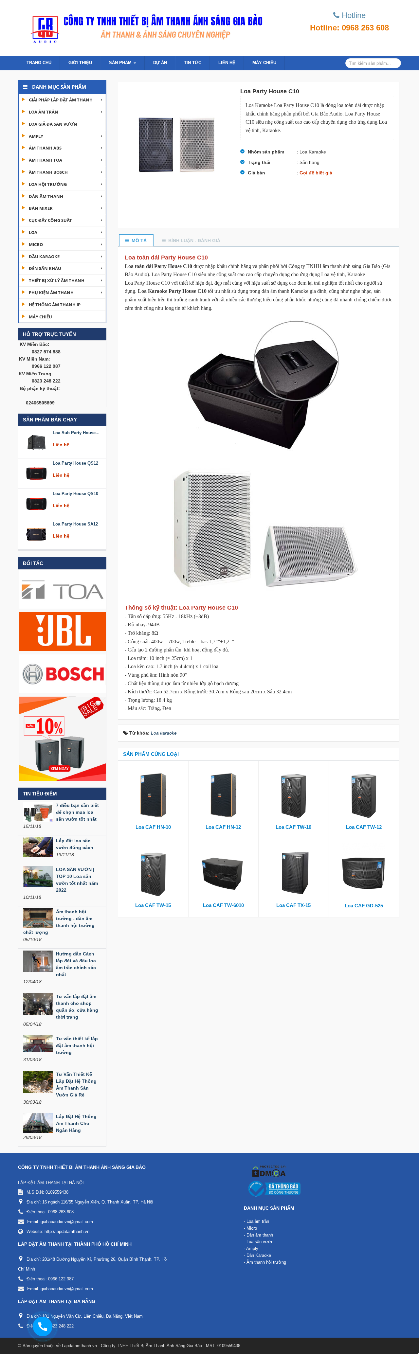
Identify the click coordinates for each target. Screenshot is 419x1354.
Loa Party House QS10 (75, 461)
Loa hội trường (48, 184)
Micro (36, 244)
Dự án (160, 62)
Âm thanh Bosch (48, 172)
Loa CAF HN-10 (153, 827)
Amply (36, 136)
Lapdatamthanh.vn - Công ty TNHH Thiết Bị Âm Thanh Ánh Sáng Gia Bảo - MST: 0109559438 (151, 1345)
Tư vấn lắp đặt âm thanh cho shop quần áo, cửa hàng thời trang (77, 1007)
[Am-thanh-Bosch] (62, 673)
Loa (33, 232)
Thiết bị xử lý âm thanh (56, 280)
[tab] (136, 240)
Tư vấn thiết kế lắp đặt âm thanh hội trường (77, 1045)
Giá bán (256, 172)
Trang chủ (39, 62)
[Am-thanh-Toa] (62, 588)
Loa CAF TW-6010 (223, 905)
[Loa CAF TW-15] (153, 872)
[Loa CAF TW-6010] (223, 872)
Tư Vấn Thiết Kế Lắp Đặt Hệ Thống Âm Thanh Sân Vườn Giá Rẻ (76, 1084)
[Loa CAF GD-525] (364, 872)
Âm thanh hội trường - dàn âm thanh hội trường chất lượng (59, 922)
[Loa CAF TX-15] (294, 872)
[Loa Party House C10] (176, 142)
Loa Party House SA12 (75, 492)
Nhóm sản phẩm (266, 151)
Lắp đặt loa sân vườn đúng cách (74, 844)
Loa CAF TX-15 (293, 905)
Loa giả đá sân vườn (53, 124)
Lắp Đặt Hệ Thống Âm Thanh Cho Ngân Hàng (76, 1123)
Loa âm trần (43, 112)
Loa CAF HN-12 (223, 827)
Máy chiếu (264, 62)
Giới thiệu (80, 62)
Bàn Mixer (41, 208)
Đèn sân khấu (45, 268)
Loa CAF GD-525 (364, 905)
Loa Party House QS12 (75, 431)
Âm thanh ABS (45, 148)
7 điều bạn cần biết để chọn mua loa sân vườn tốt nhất (77, 812)
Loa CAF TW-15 (153, 905)
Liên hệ (226, 62)
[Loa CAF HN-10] (153, 793)
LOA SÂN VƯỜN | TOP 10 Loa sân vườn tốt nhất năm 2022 (77, 880)
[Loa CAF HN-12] (223, 793)
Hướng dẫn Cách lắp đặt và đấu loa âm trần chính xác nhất (76, 964)
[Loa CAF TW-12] (364, 793)
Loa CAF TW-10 (293, 827)
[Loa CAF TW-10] (294, 793)
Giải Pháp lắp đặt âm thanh (61, 100)
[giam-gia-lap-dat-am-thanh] (62, 738)
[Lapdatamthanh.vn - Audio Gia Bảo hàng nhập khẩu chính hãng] (144, 26)
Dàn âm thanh (46, 196)
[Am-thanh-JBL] (62, 631)
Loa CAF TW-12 (364, 827)
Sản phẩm (121, 62)
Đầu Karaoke (44, 256)
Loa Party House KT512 (76, 522)
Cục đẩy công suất (50, 220)
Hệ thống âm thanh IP (55, 305)
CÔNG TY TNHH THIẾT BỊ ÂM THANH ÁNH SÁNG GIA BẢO (82, 1167)
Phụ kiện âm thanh (51, 292)
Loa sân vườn (259, 1241)
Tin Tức (192, 62)
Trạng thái (259, 162)
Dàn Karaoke (258, 1255)
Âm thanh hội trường (266, 1262)
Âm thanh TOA (45, 160)
